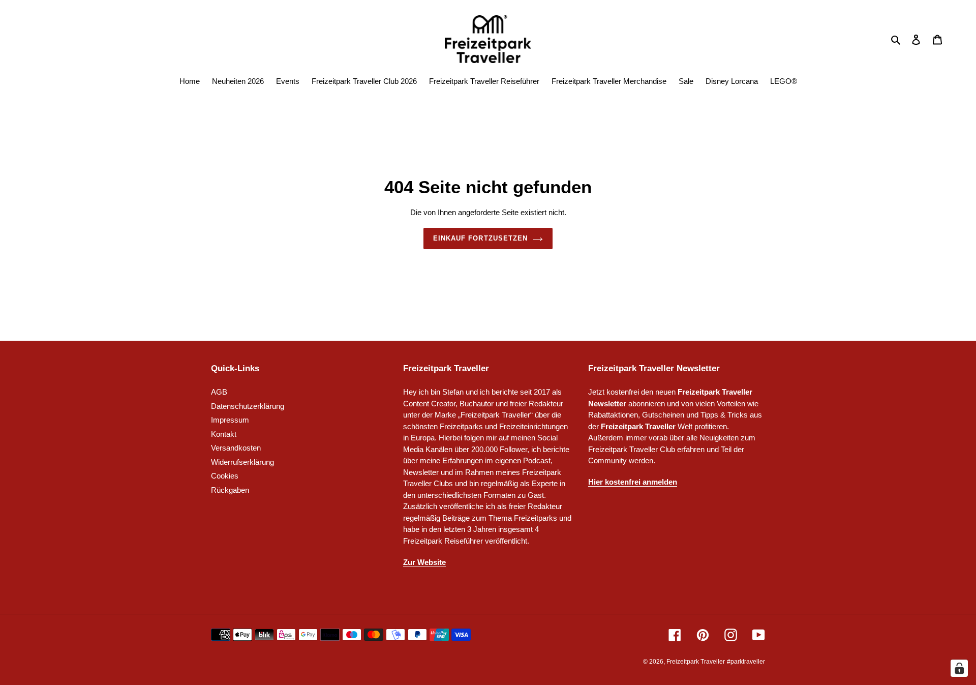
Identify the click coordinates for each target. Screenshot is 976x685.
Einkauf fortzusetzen (480, 238)
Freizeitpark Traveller (695, 661)
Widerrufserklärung (242, 462)
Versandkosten (236, 447)
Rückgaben (230, 490)
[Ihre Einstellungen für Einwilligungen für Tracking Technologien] (959, 668)
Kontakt (223, 434)
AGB (219, 392)
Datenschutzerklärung (247, 406)
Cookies (224, 475)
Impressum (230, 419)
